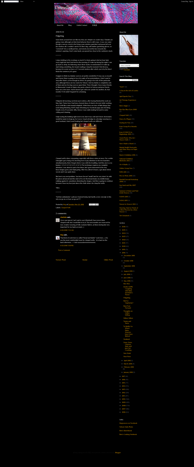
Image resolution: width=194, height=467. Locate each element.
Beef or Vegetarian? (128, 302)
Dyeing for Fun (124, 123)
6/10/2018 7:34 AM (67, 230)
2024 (124, 233)
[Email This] (90, 205)
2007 (124, 409)
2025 (124, 230)
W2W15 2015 (123, 197)
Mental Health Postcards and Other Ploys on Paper (128, 148)
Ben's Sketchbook (125, 431)
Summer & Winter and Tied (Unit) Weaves (128, 192)
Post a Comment (64, 250)
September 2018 (129, 266)
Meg (61, 235)
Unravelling (63, 7)
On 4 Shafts (123, 164)
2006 (124, 412)
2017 (123, 376)
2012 (123, 393)
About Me (60, 25)
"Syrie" (121, 87)
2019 (123, 249)
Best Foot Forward (127, 307)
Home (84, 260)
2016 (123, 380)
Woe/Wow (127, 356)
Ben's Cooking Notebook (128, 434)
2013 (123, 389)
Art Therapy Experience (127, 100)
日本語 (94, 25)
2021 (123, 243)
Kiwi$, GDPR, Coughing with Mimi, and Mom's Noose (128, 291)
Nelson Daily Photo (126, 427)
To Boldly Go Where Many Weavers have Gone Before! (128, 331)
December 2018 (129, 256)
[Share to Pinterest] (98, 205)
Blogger (118, 453)
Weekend (126, 339)
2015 (123, 383)
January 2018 (128, 372)
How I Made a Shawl (126, 144)
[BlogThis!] (92, 205)
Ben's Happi (123, 106)
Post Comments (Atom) (89, 266)
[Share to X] (94, 205)
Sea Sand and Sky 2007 (127, 185)
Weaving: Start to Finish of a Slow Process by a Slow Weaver (128, 210)
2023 (124, 236)
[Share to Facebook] (96, 205)
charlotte (63, 217)
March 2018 (128, 364)
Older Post (108, 260)
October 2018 (128, 261)
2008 (124, 406)
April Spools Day (125, 96)
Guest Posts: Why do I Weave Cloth (127, 139)
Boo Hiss (126, 284)
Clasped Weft (65, 208)
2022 (124, 240)
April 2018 (127, 361)
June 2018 (127, 278)
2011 (123, 396)
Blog (70, 25)
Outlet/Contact (81, 25)
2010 (123, 399)
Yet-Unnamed (124, 216)
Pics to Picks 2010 (125, 176)
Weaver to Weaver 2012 (127, 204)
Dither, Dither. (128, 318)
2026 (124, 227)
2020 (124, 246)
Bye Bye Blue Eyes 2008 (128, 109)
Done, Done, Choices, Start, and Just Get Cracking (127, 346)
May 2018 (127, 281)
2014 (123, 386)
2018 (123, 253)
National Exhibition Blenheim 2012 (126, 160)
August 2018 (128, 271)
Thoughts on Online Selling (128, 313)
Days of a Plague (125, 119)
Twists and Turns (127, 322)
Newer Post (61, 260)
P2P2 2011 (122, 172)
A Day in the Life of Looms (128, 91)
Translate (126, 70)
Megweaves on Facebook (128, 423)
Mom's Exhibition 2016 (127, 155)
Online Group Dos (125, 168)
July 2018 (127, 274)
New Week (127, 353)
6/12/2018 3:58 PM (66, 245)
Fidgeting (126, 298)
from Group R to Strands (128, 126)
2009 (124, 402)
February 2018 (129, 367)
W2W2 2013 (123, 200)
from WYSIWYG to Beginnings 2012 (125, 133)
